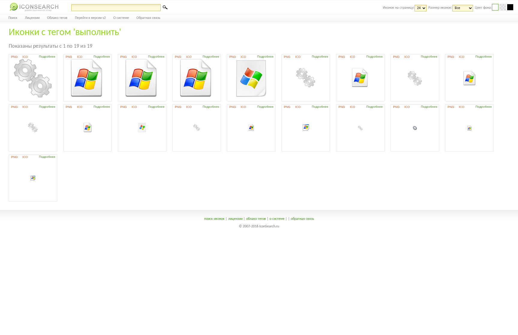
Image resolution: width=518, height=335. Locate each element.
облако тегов (256, 219)
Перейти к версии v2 (90, 18)
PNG (14, 56)
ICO (25, 56)
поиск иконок (214, 219)
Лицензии (32, 18)
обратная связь (302, 219)
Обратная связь (148, 18)
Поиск (12, 18)
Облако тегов (57, 18)
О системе (121, 18)
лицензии (235, 219)
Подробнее (47, 56)
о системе (276, 219)
